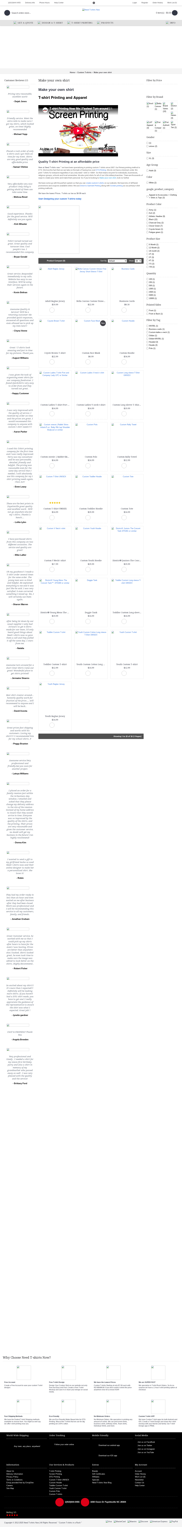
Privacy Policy (12, 1477)
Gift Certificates (98, 1474)
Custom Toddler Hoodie (91, 509)
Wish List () (140, 1477)
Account (138, 1471)
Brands (95, 1471)
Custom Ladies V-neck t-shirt (91, 405)
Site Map (10, 1488)
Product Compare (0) (56, 261)
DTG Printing (100, 170)
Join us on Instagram (146, 1449)
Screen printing (116, 186)
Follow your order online (64, 1444)
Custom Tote (127, 509)
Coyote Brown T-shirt (55, 353)
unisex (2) (153, 146)
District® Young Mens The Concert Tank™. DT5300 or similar (55, 612)
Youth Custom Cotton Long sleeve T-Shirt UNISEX (91, 664)
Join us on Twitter (144, 1445)
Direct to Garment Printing (90, 186)
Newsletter (139, 1480)
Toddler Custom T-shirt (55, 664)
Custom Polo (91, 457)
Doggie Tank (91, 612)
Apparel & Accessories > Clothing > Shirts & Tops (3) (163, 196)
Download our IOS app (108, 1455)
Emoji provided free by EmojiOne (20, 1483)
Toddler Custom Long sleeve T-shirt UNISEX (127, 612)
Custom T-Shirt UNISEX (55, 509)
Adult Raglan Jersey (55, 301)
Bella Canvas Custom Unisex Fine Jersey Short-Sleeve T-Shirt (91, 301)
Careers (9, 1485)
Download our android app (109, 1445)
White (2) (152, 183)
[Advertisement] (91, 47)
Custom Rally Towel (127, 457)
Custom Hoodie (127, 353)
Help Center (140, 1485)
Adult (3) (152, 171)
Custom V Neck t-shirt (55, 560)
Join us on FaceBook (146, 1442)
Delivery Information (14, 1474)
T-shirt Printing (55, 1471)
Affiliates (95, 1477)
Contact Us (139, 1483)
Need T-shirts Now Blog (101, 1483)
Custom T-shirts (55, 1494)
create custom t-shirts (95, 183)
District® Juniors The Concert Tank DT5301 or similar (127, 560)
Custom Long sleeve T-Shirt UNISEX (127, 405)
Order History (140, 1474)
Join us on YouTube (145, 1452)
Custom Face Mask (91, 353)
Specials (95, 1480)
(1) (150, 143)
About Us (10, 1471)
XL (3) (151, 158)
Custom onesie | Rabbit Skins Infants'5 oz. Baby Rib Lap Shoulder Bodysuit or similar (55, 457)
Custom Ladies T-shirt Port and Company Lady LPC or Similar (55, 405)
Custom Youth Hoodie (91, 560)
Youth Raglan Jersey (55, 716)
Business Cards (127, 301)
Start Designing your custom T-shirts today (59, 198)
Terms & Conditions (14, 1480)
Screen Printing (55, 1474)
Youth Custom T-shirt (127, 664)
